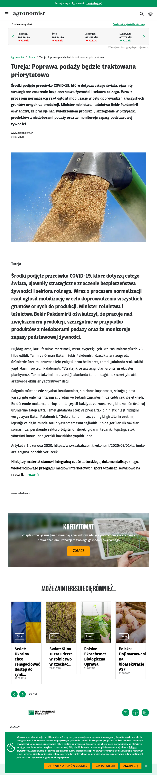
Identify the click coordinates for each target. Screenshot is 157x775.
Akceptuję (130, 766)
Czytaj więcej (105, 766)
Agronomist (17, 57)
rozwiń (33, 475)
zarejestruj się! (94, 3)
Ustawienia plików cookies (67, 766)
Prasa (31, 57)
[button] (6, 13)
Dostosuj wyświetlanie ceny (129, 24)
